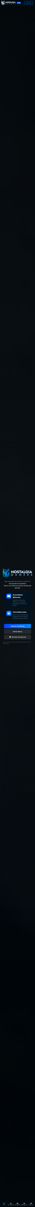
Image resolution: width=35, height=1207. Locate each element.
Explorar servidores (17, 626)
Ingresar (28, 3)
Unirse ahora (17, 631)
